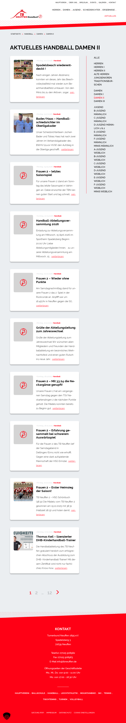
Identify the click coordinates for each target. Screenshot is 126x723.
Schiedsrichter (91, 9)
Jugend (77, 9)
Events (93, 2)
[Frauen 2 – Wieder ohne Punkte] (23, 282)
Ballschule (38, 693)
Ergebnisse (108, 9)
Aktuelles (110, 16)
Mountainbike (88, 693)
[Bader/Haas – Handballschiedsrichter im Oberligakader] (23, 123)
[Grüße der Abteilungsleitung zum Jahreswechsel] (23, 331)
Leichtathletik (69, 693)
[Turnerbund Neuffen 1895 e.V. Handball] (29, 14)
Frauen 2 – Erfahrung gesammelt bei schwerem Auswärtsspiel (53, 434)
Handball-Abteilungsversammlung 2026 (53, 222)
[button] (7, 716)
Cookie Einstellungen (84, 713)
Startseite (16, 34)
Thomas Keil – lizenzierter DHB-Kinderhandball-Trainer (56, 538)
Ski (99, 693)
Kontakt (112, 2)
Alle (97, 57)
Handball (28, 34)
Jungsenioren (103, 77)
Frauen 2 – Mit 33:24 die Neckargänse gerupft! (55, 382)
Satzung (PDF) (38, 713)
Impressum (51, 713)
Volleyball (76, 699)
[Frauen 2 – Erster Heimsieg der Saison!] (23, 491)
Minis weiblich (103, 191)
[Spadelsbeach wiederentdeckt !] (23, 69)
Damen (66, 9)
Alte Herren (101, 74)
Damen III (99, 101)
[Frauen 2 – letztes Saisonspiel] (23, 175)
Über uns (73, 2)
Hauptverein (60, 2)
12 (49, 592)
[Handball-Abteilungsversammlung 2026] (23, 224)
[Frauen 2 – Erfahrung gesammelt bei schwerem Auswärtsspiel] (23, 434)
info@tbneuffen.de (67, 661)
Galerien (102, 2)
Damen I (99, 94)
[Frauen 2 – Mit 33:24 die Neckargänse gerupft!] (23, 385)
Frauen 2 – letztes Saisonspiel (48, 173)
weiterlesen (67, 149)
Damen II (99, 97)
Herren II (99, 70)
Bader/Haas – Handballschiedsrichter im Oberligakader (53, 122)
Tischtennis (49, 699)
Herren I (99, 67)
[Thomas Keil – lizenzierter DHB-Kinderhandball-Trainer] (23, 540)
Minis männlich (103, 146)
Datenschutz (65, 713)
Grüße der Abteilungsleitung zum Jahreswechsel (55, 329)
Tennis (107, 693)
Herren (56, 9)
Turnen (63, 699)
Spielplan (83, 2)
